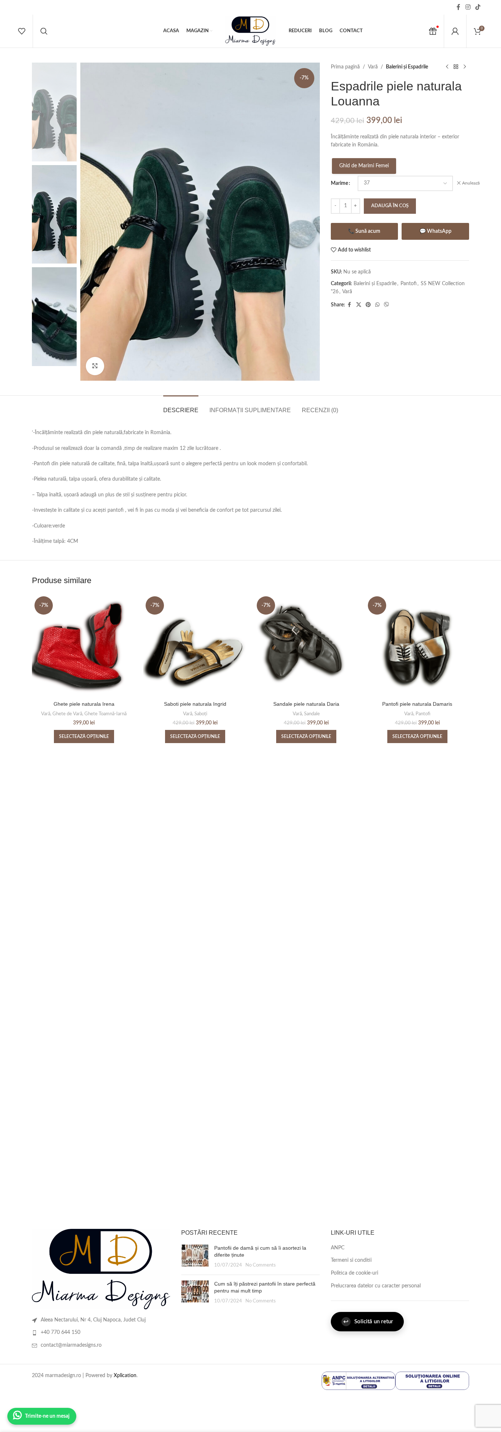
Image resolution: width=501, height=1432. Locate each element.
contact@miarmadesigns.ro (71, 1345)
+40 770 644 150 (60, 1332)
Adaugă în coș (390, 206)
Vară (373, 67)
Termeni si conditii (351, 1260)
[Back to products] (455, 67)
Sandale (312, 713)
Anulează (471, 183)
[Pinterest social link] (368, 305)
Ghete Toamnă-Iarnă (105, 713)
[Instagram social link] (468, 7)
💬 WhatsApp (435, 231)
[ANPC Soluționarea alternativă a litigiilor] (358, 1380)
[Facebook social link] (458, 7)
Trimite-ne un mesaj (47, 1416)
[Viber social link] (386, 305)
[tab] (180, 406)
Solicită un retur (368, 1322)
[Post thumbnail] (195, 1257)
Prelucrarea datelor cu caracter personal (376, 1286)
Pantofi (409, 283)
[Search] (44, 31)
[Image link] (101, 1269)
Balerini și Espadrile (407, 67)
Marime (339, 183)
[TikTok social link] (478, 7)
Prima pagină (345, 67)
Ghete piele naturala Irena (84, 704)
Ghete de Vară (67, 713)
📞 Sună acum (364, 231)
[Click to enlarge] (95, 366)
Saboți (200, 713)
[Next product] (464, 67)
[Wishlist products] (21, 31)
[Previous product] (447, 67)
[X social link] (358, 305)
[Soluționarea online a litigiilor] (432, 1380)
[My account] (455, 31)
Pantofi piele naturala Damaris (417, 704)
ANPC (337, 1247)
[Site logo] (250, 31)
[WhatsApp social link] (377, 305)
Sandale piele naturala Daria (306, 704)
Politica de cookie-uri (354, 1273)
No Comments (260, 1265)
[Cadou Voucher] (432, 31)
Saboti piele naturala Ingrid (195, 704)
